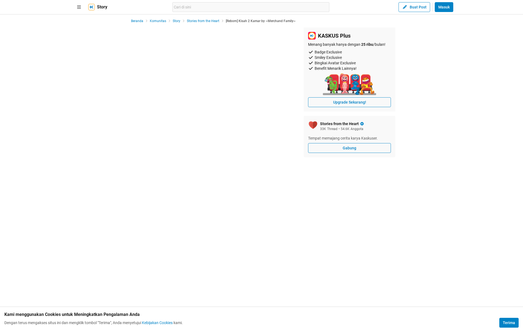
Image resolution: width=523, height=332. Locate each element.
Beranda (137, 21)
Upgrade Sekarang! (349, 102)
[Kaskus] (91, 7)
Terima (509, 323)
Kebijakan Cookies (157, 323)
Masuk (444, 7)
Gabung (349, 148)
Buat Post (418, 7)
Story (176, 21)
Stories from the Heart (203, 21)
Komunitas (158, 21)
